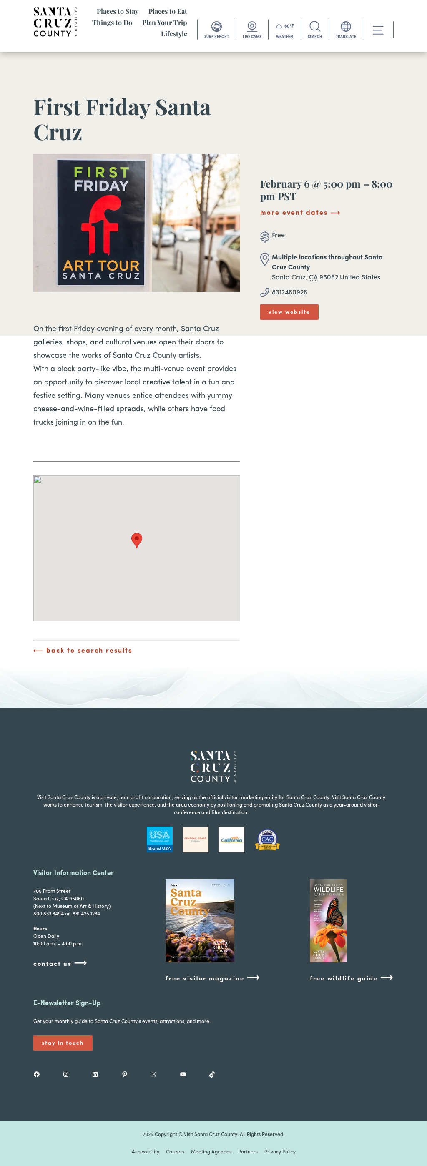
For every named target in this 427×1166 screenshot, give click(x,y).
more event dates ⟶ (300, 213)
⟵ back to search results (82, 651)
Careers (175, 1152)
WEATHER (284, 37)
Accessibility (145, 1152)
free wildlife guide (352, 978)
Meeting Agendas (211, 1152)
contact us (60, 963)
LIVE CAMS (252, 37)
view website (289, 312)
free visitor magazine (213, 978)
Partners (248, 1152)
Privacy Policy (280, 1152)
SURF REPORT (216, 37)
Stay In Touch (63, 1043)
